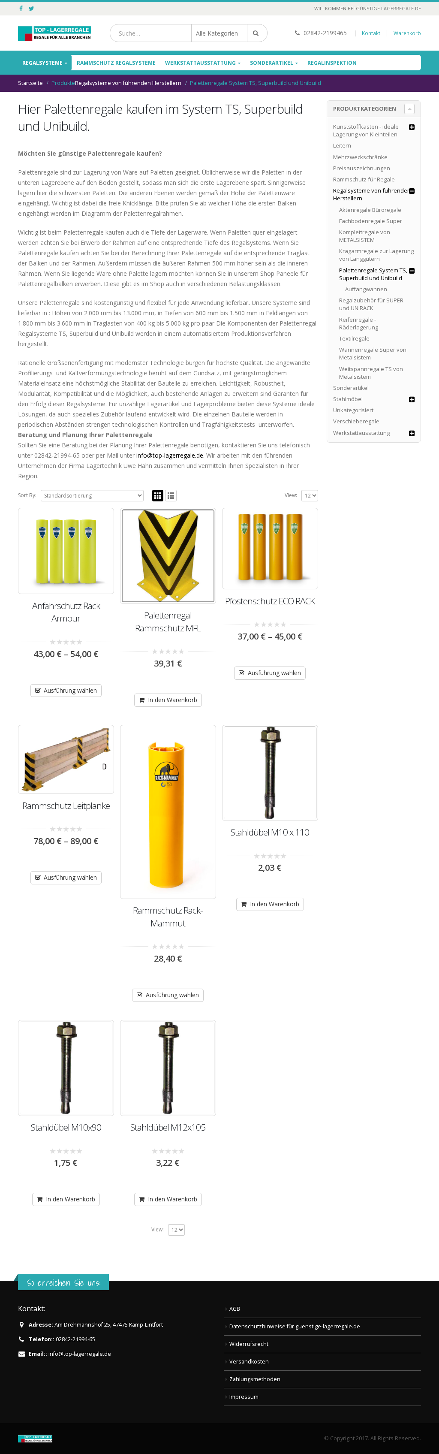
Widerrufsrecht (248, 1344)
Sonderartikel (271, 62)
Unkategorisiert (353, 410)
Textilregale (354, 338)
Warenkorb (407, 33)
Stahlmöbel (348, 399)
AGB (234, 1308)
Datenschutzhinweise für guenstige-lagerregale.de (294, 1326)
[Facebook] (21, 9)
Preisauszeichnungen (361, 168)
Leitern (342, 145)
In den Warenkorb (172, 700)
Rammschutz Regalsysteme (116, 62)
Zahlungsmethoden (254, 1379)
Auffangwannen (366, 289)
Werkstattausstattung (200, 62)
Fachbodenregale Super (370, 221)
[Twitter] (32, 9)
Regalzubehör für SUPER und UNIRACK (371, 304)
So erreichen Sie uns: (63, 1283)
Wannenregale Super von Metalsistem (372, 353)
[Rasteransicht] (158, 495)
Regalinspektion (332, 62)
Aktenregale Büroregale (370, 210)
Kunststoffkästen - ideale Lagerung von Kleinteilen (366, 130)
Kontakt (371, 33)
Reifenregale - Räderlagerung (358, 323)
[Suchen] (257, 33)
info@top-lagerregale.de (169, 455)
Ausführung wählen (70, 690)
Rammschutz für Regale (364, 179)
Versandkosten (249, 1361)
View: (291, 495)
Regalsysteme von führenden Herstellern (372, 194)
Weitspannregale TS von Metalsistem (371, 372)
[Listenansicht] (171, 495)
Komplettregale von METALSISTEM (364, 236)
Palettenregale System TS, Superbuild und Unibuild (373, 274)
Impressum (244, 1396)
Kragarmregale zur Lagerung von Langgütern (376, 254)
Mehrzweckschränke (360, 157)
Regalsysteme (42, 62)
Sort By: (27, 495)
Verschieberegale (356, 421)
